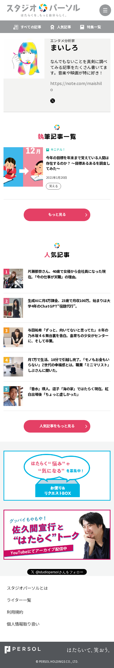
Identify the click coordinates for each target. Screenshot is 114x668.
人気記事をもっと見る (57, 425)
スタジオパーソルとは (27, 588)
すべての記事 (30, 26)
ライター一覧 (19, 600)
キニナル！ (58, 149)
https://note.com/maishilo (76, 86)
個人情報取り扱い (23, 624)
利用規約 (15, 612)
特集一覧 (94, 26)
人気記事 (64, 26)
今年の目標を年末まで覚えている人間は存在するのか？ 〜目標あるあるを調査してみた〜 (78, 163)
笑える (53, 186)
